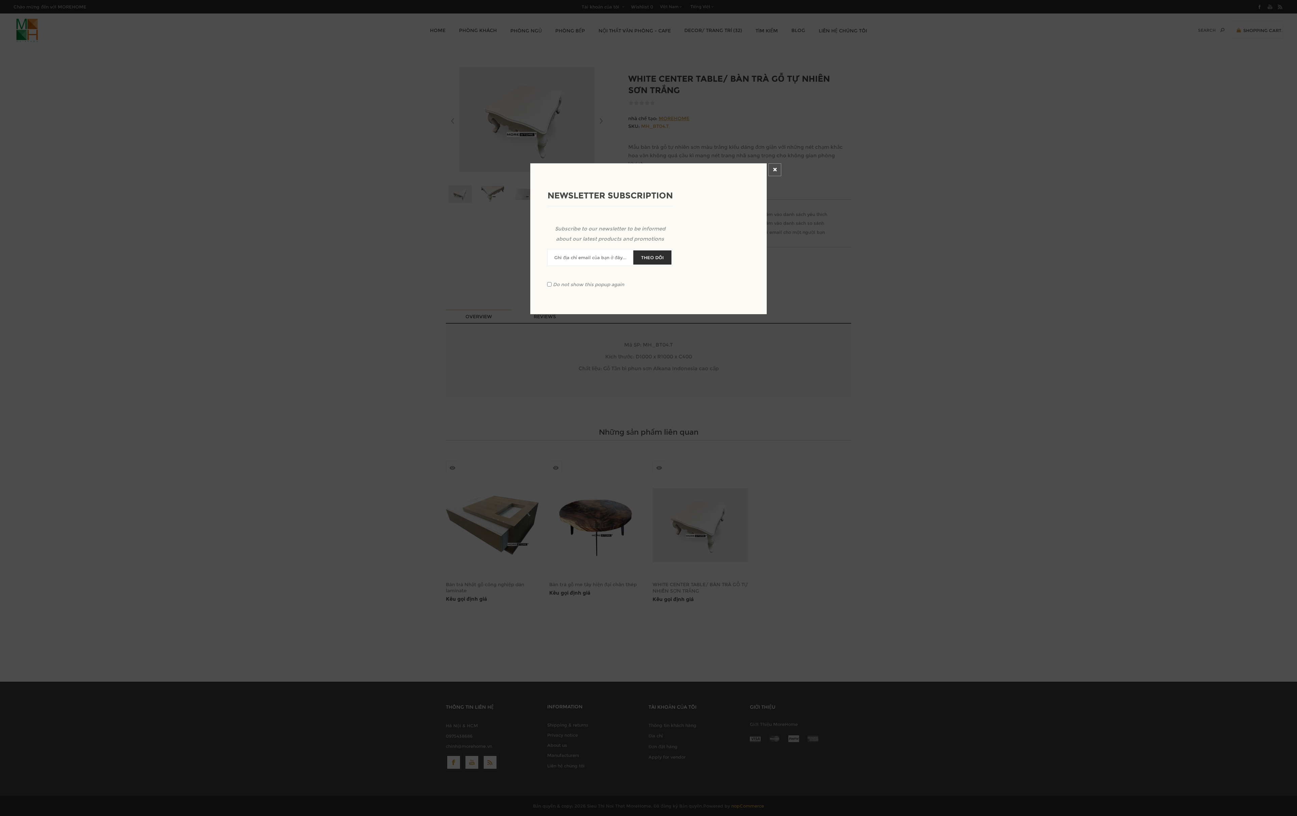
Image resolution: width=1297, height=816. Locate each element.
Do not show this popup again (588, 284)
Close (774, 169)
